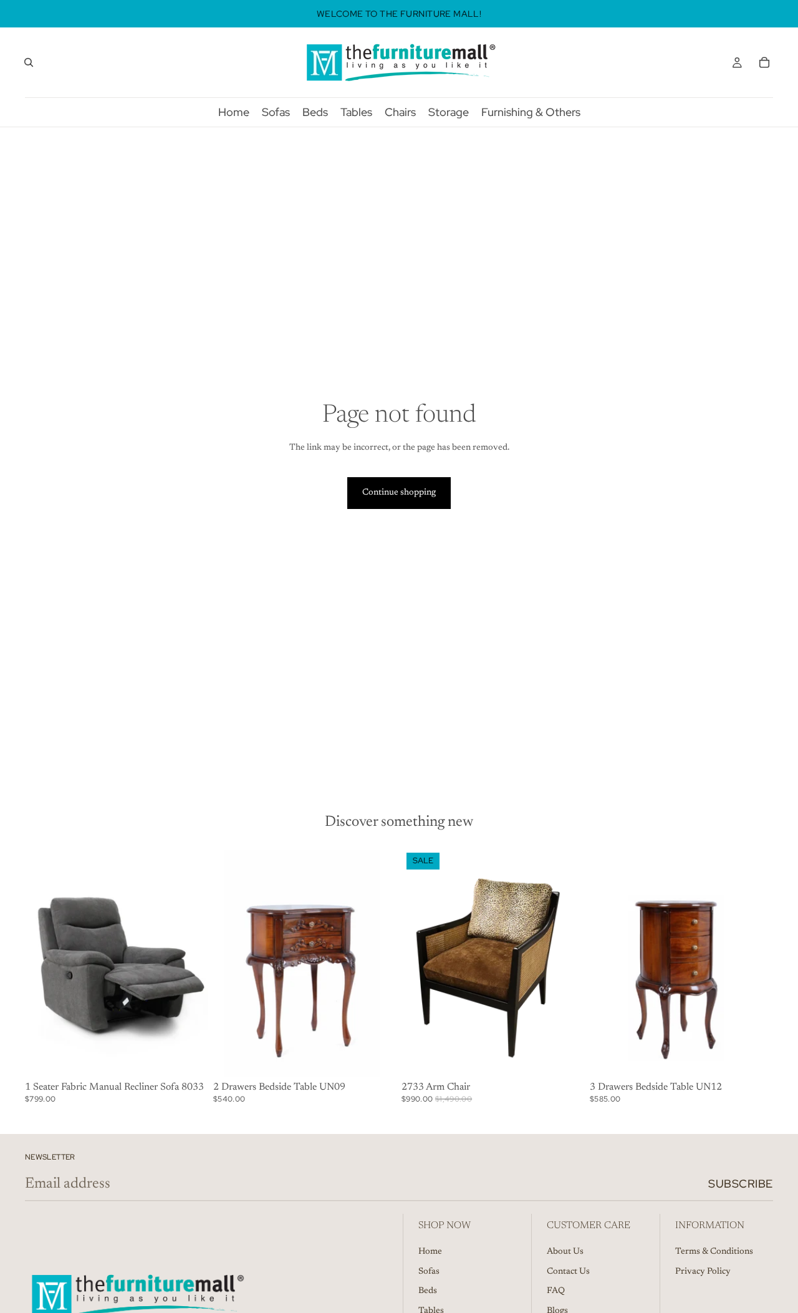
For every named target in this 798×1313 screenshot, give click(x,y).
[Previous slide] (420, 962)
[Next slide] (566, 962)
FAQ (556, 1291)
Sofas (429, 1271)
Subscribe (740, 1183)
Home (430, 1252)
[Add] (189, 1058)
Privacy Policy (703, 1271)
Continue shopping (399, 492)
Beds (427, 1291)
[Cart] (764, 62)
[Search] (28, 62)
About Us (565, 1252)
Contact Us (568, 1271)
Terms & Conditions (714, 1252)
